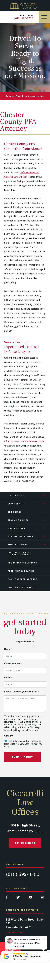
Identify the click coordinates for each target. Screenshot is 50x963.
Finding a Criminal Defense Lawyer (20, 553)
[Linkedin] (42, 898)
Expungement (16, 504)
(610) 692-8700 (22, 874)
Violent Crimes (18, 544)
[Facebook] (7, 898)
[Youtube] (30, 898)
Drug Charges (17, 495)
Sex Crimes (15, 512)
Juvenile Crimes (18, 520)
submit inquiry (22, 756)
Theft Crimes (16, 528)
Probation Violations (22, 563)
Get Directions (25, 842)
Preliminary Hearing (21, 571)
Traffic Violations (20, 536)
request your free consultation (25, 96)
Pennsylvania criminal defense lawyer (25, 441)
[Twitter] (18, 898)
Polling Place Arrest (22, 587)
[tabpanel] (25, 928)
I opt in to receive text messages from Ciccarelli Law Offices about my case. (23, 743)
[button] (48, 951)
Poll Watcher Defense (22, 579)
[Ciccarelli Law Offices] (25, 5)
